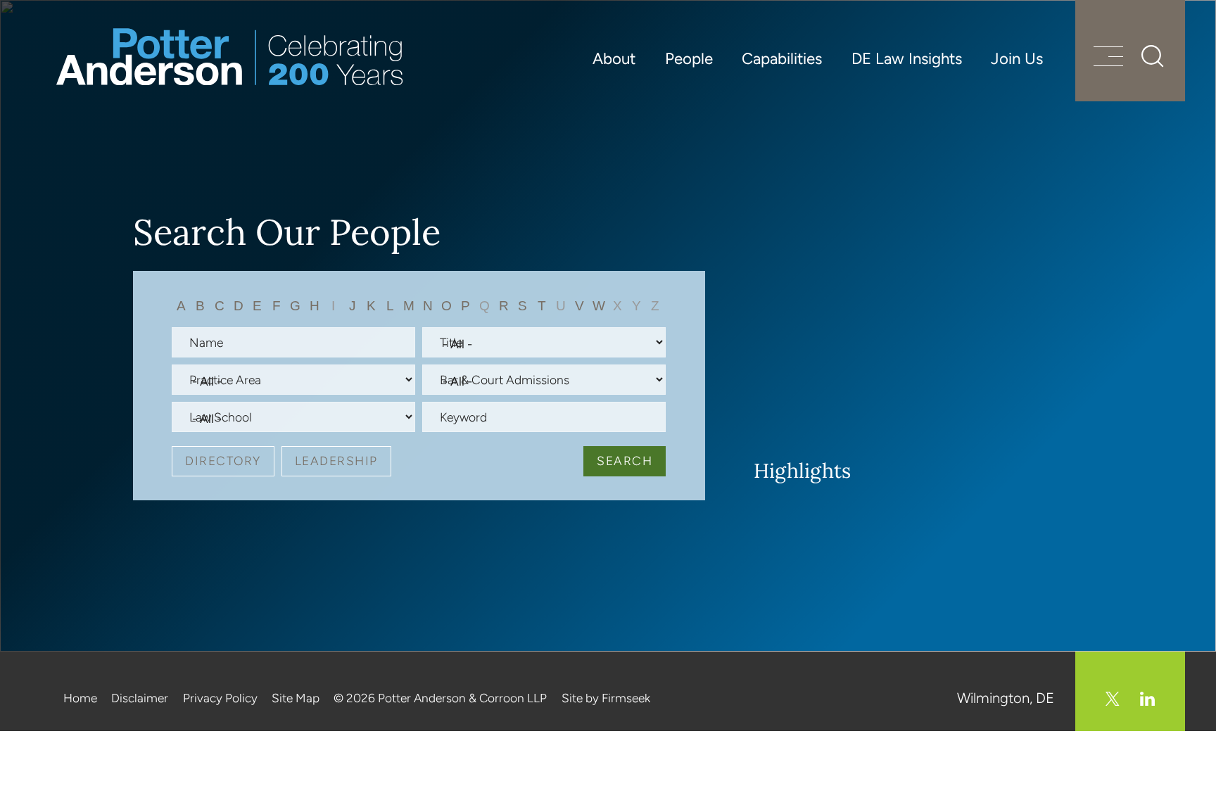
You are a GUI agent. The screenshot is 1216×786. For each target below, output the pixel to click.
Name (206, 342)
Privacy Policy (220, 698)
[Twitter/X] (1112, 699)
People (689, 58)
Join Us (1017, 58)
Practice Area (225, 379)
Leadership (336, 460)
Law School (220, 417)
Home (80, 698)
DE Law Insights (906, 58)
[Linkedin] (1147, 699)
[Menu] (1108, 58)
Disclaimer (139, 698)
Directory (223, 460)
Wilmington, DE (1005, 698)
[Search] (1152, 56)
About (614, 58)
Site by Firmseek (606, 698)
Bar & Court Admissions (504, 379)
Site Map (295, 698)
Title (451, 342)
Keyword (463, 417)
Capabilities (782, 58)
